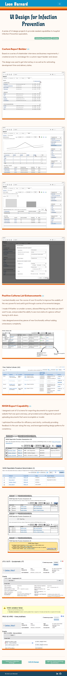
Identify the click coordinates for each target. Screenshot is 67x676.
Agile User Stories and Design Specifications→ (55, 662)
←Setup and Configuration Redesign (11, 662)
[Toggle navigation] (59, 4)
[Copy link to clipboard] (28, 49)
